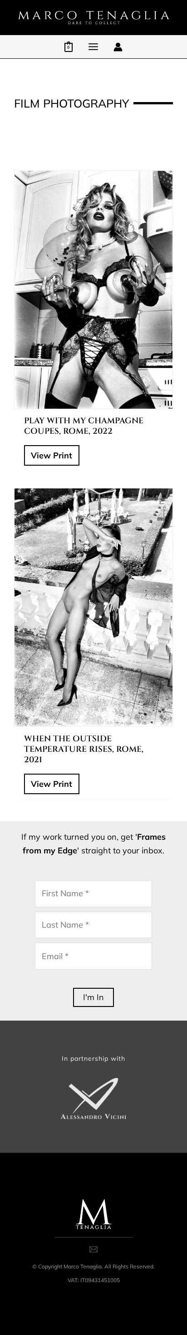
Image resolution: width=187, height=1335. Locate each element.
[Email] (93, 1249)
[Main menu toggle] (93, 46)
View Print (51, 455)
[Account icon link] (118, 46)
